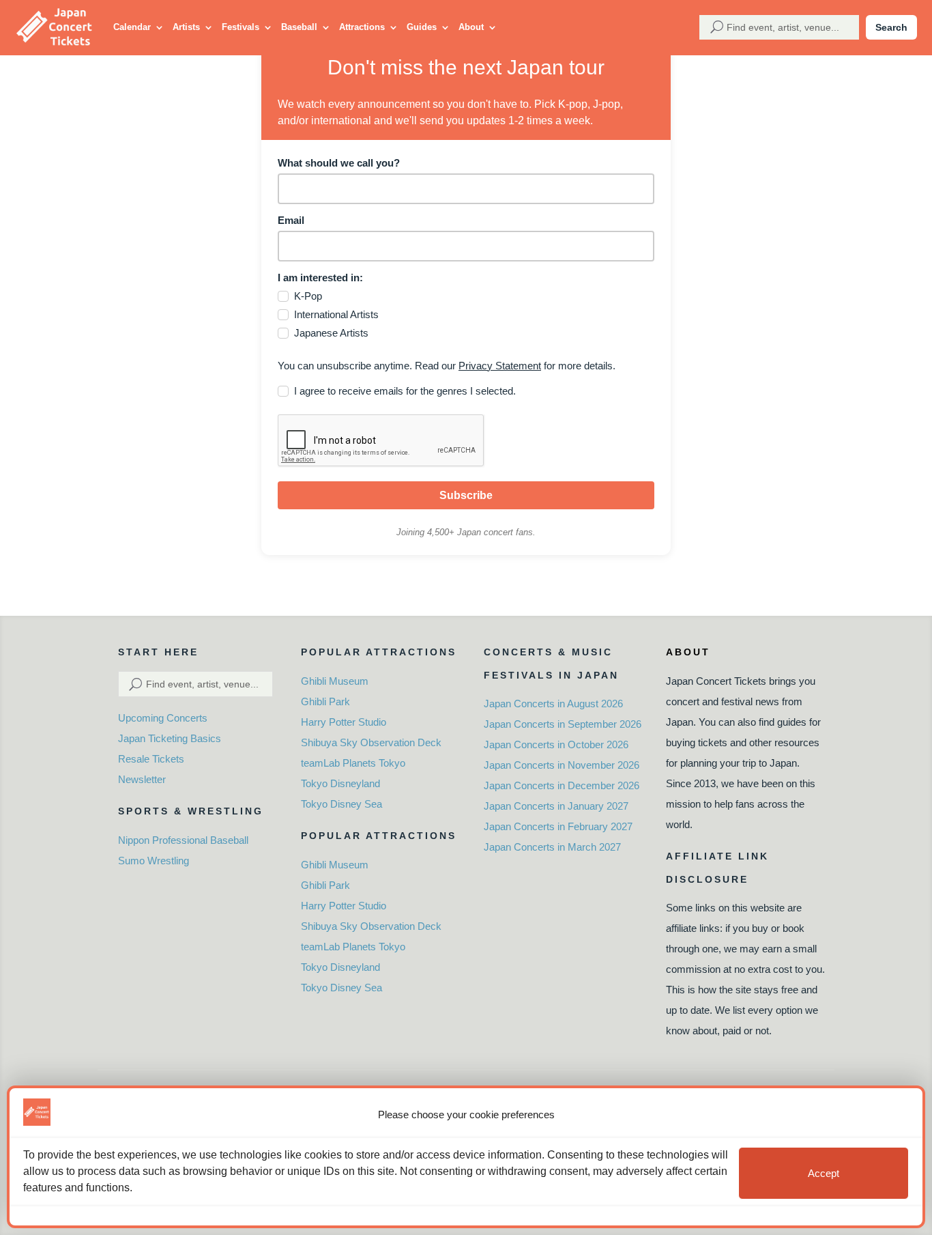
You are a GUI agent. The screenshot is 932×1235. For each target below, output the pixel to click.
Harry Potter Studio (343, 722)
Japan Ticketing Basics (169, 738)
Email (291, 220)
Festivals (240, 27)
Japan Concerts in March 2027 (552, 847)
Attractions (362, 27)
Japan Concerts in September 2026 (562, 724)
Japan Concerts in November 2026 (561, 765)
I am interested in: (320, 277)
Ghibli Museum (334, 681)
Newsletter (142, 779)
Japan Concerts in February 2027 (558, 826)
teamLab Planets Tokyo (353, 763)
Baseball (299, 27)
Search (891, 27)
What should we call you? (339, 163)
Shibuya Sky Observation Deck (371, 742)
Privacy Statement (499, 365)
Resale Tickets (151, 759)
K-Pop (308, 296)
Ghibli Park (325, 701)
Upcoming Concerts (162, 718)
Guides (422, 27)
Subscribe (466, 495)
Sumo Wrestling (153, 860)
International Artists (336, 314)
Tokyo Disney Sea (341, 804)
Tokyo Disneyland (340, 783)
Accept (823, 1173)
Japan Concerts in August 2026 (553, 703)
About (471, 27)
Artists (186, 27)
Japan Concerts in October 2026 (556, 744)
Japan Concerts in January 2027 (556, 806)
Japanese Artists (331, 333)
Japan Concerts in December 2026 (561, 785)
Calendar (132, 27)
